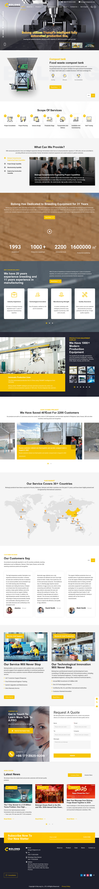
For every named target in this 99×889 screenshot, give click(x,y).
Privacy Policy (66, 886)
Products (38, 7)
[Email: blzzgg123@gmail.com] (97, 707)
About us (59, 848)
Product (68, 848)
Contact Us (73, 7)
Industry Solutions (49, 7)
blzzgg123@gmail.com (34, 850)
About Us (29, 7)
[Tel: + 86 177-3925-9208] (97, 703)
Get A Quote (84, 7)
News (65, 7)
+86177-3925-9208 (33, 854)
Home (23, 7)
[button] (89, 95)
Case (60, 7)
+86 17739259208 (33, 859)
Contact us (91, 848)
